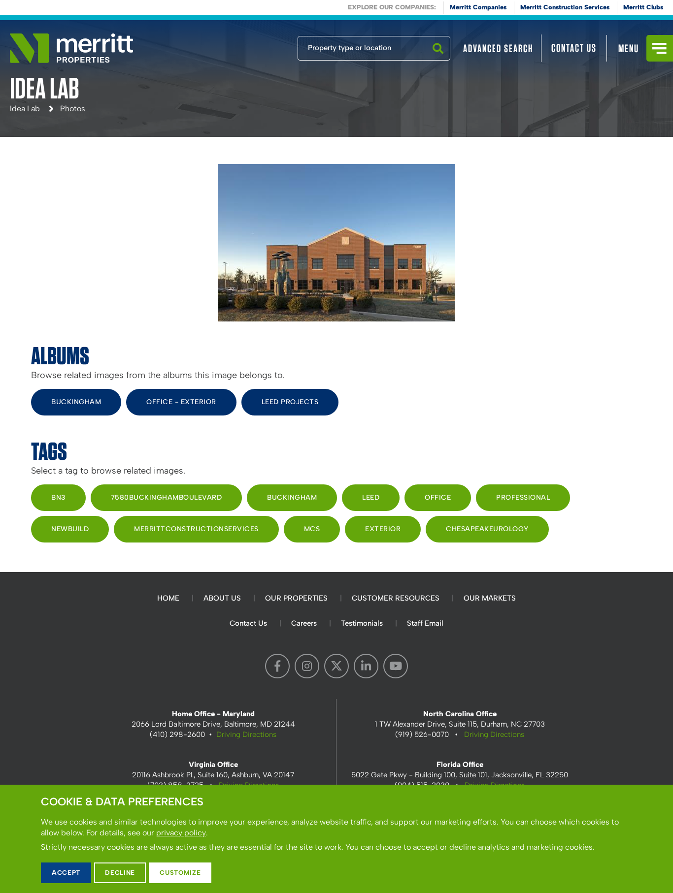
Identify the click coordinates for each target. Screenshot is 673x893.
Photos (72, 108)
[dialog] (336, 839)
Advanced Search (498, 48)
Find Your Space (265, 45)
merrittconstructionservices (196, 529)
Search (438, 60)
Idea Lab (25, 108)
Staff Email (425, 623)
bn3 (58, 497)
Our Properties (296, 598)
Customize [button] (180, 872)
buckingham (292, 497)
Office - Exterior (181, 402)
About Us (222, 598)
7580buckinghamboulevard (166, 497)
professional (523, 497)
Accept (66, 872)
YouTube (395, 666)
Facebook (277, 666)
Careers (304, 623)
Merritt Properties (71, 48)
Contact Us (574, 47)
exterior (383, 529)
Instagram (307, 666)
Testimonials (362, 623)
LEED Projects (290, 402)
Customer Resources (395, 598)
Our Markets (490, 598)
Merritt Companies (478, 7)
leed (370, 497)
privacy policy (181, 832)
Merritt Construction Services (564, 7)
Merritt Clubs (643, 7)
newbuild (70, 529)
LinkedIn (366, 666)
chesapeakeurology (487, 529)
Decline (120, 872)
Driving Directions (246, 734)
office (438, 497)
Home (168, 598)
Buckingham (76, 402)
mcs (312, 529)
